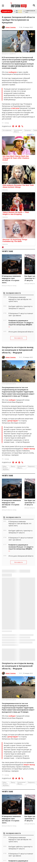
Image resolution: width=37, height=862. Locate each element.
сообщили (12, 72)
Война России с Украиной (6, 467)
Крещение (27, 130)
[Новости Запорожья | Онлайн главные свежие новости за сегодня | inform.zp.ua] (18, 6)
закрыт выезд (29, 449)
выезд (13, 466)
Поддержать (6, 11)
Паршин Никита (11, 803)
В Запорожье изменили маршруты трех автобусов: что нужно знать (11, 279)
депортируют (12, 421)
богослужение (7, 130)
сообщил (12, 400)
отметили (15, 108)
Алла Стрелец (11, 27)
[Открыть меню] (3, 5)
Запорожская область (18, 131)
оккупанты (31, 466)
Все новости (18, 338)
